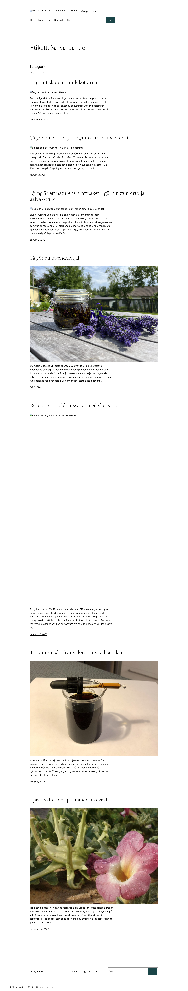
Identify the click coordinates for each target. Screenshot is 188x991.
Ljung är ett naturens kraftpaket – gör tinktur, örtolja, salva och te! (88, 196)
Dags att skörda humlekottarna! (64, 82)
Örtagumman (88, 11)
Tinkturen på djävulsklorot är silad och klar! (78, 652)
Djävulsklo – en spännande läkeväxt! (69, 800)
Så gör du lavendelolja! (54, 258)
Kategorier (39, 66)
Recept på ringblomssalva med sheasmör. (75, 405)
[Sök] (110, 20)
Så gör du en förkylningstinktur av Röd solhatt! (81, 138)
